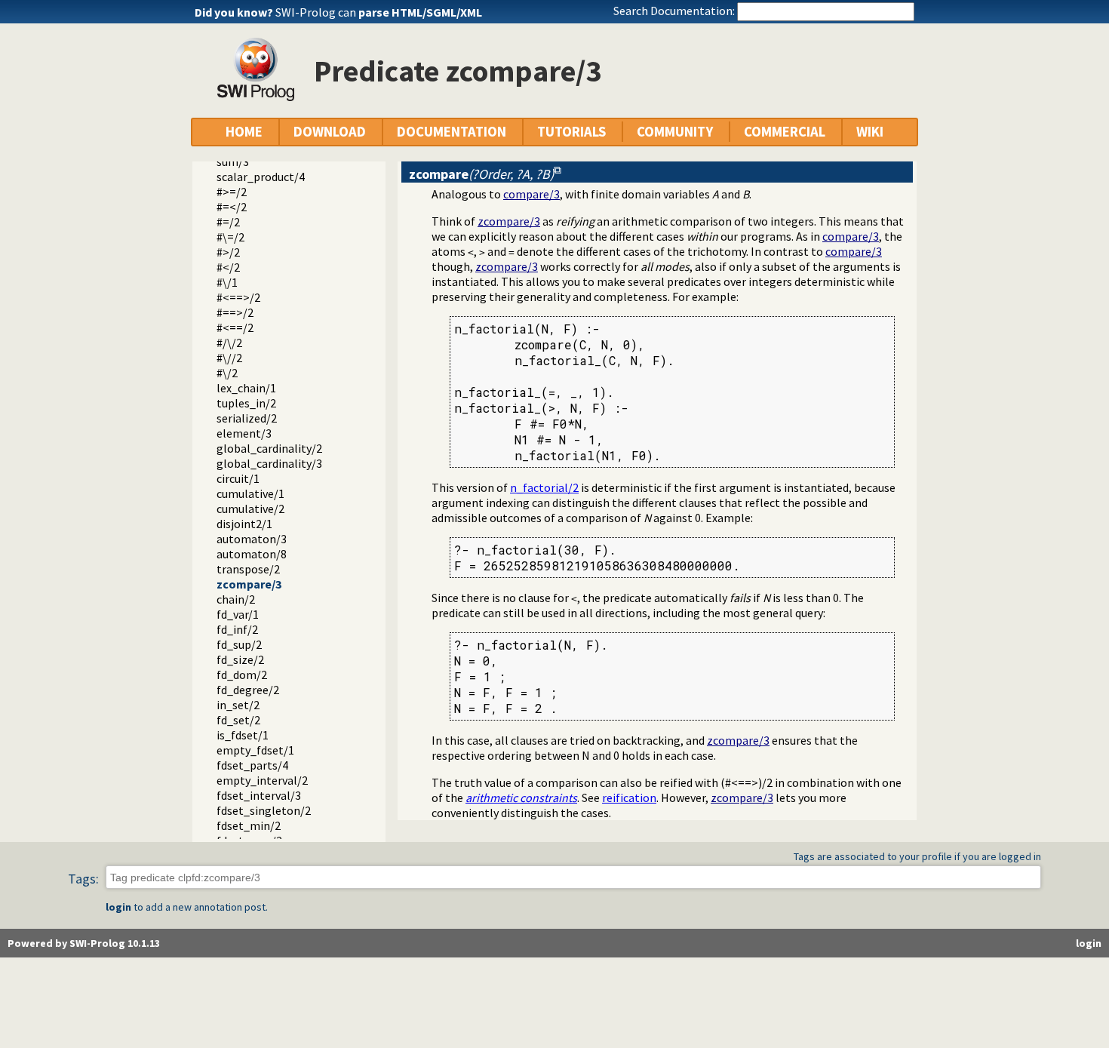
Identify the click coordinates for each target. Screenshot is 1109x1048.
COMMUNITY (675, 131)
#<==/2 (235, 327)
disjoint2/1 (244, 523)
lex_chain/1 (246, 387)
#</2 (228, 267)
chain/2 (236, 599)
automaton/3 (252, 538)
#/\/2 (229, 342)
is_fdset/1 (243, 734)
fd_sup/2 (239, 644)
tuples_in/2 (246, 402)
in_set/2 (238, 704)
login (118, 907)
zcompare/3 (249, 584)
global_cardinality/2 (269, 448)
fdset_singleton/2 (264, 810)
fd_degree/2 (248, 689)
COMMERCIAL (784, 131)
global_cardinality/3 (269, 463)
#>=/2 (232, 191)
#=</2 (232, 206)
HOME (244, 131)
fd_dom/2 (242, 674)
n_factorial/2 (544, 487)
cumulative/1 (250, 493)
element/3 (244, 433)
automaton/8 (252, 553)
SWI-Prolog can (378, 12)
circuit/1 (238, 478)
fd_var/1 (238, 614)
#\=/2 (230, 236)
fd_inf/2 (237, 629)
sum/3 (233, 161)
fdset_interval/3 (259, 795)
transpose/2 (248, 568)
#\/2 (227, 372)
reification (629, 797)
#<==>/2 (238, 297)
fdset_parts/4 (252, 765)
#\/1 (227, 282)
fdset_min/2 (249, 825)
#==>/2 (235, 312)
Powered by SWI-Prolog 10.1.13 (84, 943)
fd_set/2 (238, 719)
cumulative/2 (250, 508)
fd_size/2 (240, 659)
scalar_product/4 (261, 176)
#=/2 (228, 221)
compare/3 (531, 193)
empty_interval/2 (262, 780)
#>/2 (228, 252)
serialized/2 (247, 418)
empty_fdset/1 (255, 750)
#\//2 (229, 357)
